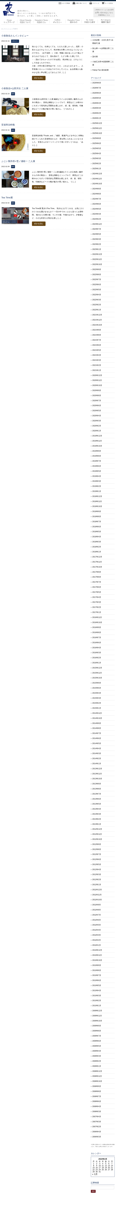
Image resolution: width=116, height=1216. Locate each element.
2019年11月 (97, 441)
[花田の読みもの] (74, 23)
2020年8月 (96, 395)
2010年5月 (96, 985)
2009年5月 (96, 1046)
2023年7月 (96, 229)
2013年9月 (96, 784)
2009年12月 (97, 1011)
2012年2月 (96, 879)
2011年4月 (96, 930)
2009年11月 (97, 1016)
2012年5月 (96, 864)
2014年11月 (97, 713)
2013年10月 (97, 779)
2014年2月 (96, 758)
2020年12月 (97, 375)
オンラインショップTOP (8, 29)
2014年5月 (96, 743)
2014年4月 (96, 748)
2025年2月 (96, 163)
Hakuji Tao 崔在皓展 (100, 70)
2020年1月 (96, 431)
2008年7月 (96, 1096)
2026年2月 (96, 113)
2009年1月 (96, 1066)
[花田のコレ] (42, 23)
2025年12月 (97, 123)
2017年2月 (96, 607)
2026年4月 (96, 103)
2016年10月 (97, 622)
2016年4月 (96, 648)
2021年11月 (97, 320)
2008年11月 (97, 1076)
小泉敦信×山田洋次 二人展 (14, 88)
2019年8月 (96, 456)
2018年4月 (96, 537)
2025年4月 (96, 153)
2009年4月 (96, 1051)
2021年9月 (96, 330)
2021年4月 (96, 355)
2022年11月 (97, 259)
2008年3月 (96, 1111)
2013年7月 (96, 794)
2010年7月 (96, 975)
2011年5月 (96, 925)
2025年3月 (96, 158)
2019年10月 (97, 446)
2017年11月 (97, 562)
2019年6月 (96, 466)
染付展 (95, 57)
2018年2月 (96, 547)
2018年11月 (97, 501)
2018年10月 (97, 506)
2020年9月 (96, 390)
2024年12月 (97, 174)
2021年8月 (96, 335)
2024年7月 (96, 199)
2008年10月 (97, 1081)
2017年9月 (96, 572)
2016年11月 (97, 617)
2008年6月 (96, 1101)
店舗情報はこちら (104, 15)
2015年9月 (96, 683)
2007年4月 (96, 1117)
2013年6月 (96, 799)
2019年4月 (96, 476)
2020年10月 (97, 385)
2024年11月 (97, 179)
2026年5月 (96, 98)
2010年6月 (96, 980)
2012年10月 (97, 839)
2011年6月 (96, 920)
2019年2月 (96, 486)
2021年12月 (97, 315)
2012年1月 (96, 885)
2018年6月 (96, 527)
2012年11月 (97, 834)
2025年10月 (97, 133)
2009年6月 (96, 1041)
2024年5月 (96, 209)
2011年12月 (97, 890)
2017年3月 (96, 602)
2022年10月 (97, 264)
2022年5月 (96, 290)
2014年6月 (96, 738)
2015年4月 (96, 693)
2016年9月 (96, 627)
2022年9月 (96, 269)
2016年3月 (96, 653)
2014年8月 (96, 728)
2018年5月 (96, 532)
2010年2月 (96, 1000)
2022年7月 (96, 279)
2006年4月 (96, 1132)
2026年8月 (96, 83)
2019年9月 (96, 451)
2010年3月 (96, 996)
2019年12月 (97, 436)
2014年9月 (96, 723)
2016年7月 (96, 637)
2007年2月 (96, 1127)
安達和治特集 (8, 124)
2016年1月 (96, 663)
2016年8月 (96, 632)
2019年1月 (96, 491)
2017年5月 (96, 592)
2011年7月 (96, 915)
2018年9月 (96, 511)
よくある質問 (109, 10)
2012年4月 (96, 869)
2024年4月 (96, 214)
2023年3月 (96, 239)
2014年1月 (96, 764)
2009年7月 (96, 1036)
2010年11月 (97, 955)
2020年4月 (96, 416)
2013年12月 (97, 769)
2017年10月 (97, 567)
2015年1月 (96, 708)
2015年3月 (96, 698)
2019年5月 (96, 471)
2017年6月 (96, 587)
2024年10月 (97, 184)
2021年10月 (97, 325)
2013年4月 (96, 809)
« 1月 (95, 1174)
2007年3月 (96, 1122)
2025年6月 (96, 143)
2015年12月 (97, 668)
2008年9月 (96, 1086)
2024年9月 (96, 189)
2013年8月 (96, 789)
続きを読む (38, 78)
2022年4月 (96, 295)
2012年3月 (96, 874)
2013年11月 (97, 774)
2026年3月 (96, 108)
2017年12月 (97, 557)
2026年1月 (96, 118)
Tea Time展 (7, 197)
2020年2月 (96, 426)
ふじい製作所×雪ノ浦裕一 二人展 (18, 161)
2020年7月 (96, 401)
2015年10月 (97, 678)
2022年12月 (97, 254)
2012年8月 (96, 849)
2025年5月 (96, 148)
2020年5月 (96, 411)
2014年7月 (96, 733)
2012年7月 (96, 854)
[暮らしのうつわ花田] (8, 15)
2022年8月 (96, 274)
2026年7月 (96, 88)
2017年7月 (96, 582)
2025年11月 (97, 128)
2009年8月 (96, 1031)
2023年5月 (96, 234)
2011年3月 (96, 935)
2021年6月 (96, 345)
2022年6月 (96, 284)
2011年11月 (97, 895)
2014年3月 (96, 753)
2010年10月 (97, 960)
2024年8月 (96, 194)
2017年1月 (96, 612)
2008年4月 (96, 1106)
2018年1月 (96, 552)
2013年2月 (96, 819)
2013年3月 (96, 814)
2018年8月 (96, 516)
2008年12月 (97, 1071)
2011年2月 (96, 940)
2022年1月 (96, 310)
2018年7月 (96, 522)
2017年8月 (96, 577)
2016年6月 (96, 643)
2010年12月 (97, 950)
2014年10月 (97, 718)
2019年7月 (96, 461)
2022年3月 (96, 300)
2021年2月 (96, 365)
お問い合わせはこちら (104, 12)
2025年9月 (96, 138)
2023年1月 (96, 249)
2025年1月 (96, 169)
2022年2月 (96, 305)
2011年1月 (96, 945)
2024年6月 (96, 204)
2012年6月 (96, 859)
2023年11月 (97, 224)
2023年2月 (96, 244)
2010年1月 (96, 1006)
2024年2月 (96, 219)
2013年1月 (96, 824)
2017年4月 (96, 597)
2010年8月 (96, 970)
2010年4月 (96, 990)
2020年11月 (97, 380)
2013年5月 (96, 804)
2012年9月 (96, 844)
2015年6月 (96, 688)
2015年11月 (97, 673)
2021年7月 (96, 340)
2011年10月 (97, 900)
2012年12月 (97, 829)
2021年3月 (96, 360)
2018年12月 (97, 496)
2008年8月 (96, 1091)
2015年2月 (96, 703)
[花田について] (25, 23)
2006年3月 (96, 1137)
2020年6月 (96, 405)
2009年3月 (96, 1056)
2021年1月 (96, 370)
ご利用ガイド (98, 10)
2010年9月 (96, 965)
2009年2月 (96, 1061)
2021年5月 (96, 350)
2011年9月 (96, 905)
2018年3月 (96, 542)
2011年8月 (96, 910)
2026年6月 (96, 93)
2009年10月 (97, 1021)
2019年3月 (96, 481)
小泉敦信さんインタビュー (15, 35)
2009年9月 (96, 1026)
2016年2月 (96, 658)
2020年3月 (96, 421)
